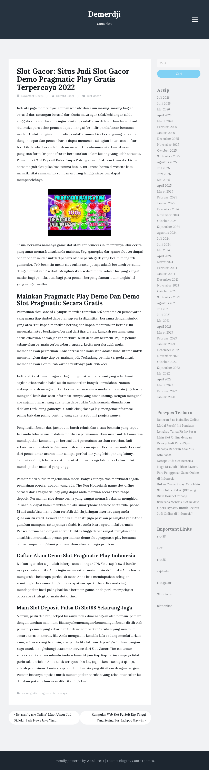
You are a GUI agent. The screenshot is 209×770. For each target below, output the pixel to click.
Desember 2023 (168, 279)
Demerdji (104, 14)
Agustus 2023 (166, 303)
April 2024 (164, 256)
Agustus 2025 (167, 162)
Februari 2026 (167, 127)
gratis (34, 693)
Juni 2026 (164, 103)
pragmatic (45, 693)
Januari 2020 (166, 397)
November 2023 (168, 285)
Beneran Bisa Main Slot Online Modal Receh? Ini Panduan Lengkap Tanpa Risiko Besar (178, 425)
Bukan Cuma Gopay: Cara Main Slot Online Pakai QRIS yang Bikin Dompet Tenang (178, 490)
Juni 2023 (163, 315)
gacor (25, 693)
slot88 (161, 536)
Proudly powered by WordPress (79, 761)
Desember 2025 (168, 139)
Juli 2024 (163, 238)
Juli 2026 (163, 97)
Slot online (164, 606)
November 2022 (168, 356)
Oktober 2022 (167, 362)
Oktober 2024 (167, 221)
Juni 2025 (164, 174)
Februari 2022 (167, 391)
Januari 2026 (166, 133)
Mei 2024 (163, 250)
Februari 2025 (167, 197)
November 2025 (168, 145)
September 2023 (168, 297)
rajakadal (163, 571)
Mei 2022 (163, 373)
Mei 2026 (163, 109)
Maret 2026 (165, 121)
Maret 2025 (165, 191)
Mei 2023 (163, 321)
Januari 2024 (166, 274)
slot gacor (164, 583)
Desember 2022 (168, 350)
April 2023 (164, 326)
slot (159, 548)
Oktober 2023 (166, 291)
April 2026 (164, 115)
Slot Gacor (94, 96)
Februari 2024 (167, 268)
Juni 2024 (164, 244)
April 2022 (164, 379)
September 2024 (168, 227)
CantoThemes (143, 761)
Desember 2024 (168, 209)
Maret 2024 (165, 262)
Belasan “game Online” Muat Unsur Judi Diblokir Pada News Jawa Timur (43, 717)
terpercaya (60, 693)
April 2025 (164, 185)
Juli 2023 (163, 309)
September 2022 (168, 368)
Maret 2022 (165, 385)
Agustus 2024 (167, 233)
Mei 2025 (163, 180)
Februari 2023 (167, 338)
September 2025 (168, 156)
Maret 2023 (165, 332)
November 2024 (168, 215)
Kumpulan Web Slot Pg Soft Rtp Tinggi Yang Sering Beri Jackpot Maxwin (119, 717)
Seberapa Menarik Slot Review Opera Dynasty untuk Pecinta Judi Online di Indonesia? (178, 508)
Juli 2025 (163, 168)
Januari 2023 (166, 344)
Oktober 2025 (167, 150)
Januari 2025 (166, 203)
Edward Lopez (65, 96)
